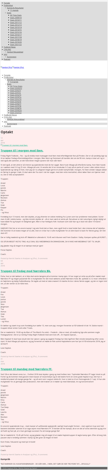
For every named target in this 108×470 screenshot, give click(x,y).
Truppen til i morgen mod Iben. (22, 150)
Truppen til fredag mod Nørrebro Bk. (26, 271)
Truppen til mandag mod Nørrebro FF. (26, 369)
